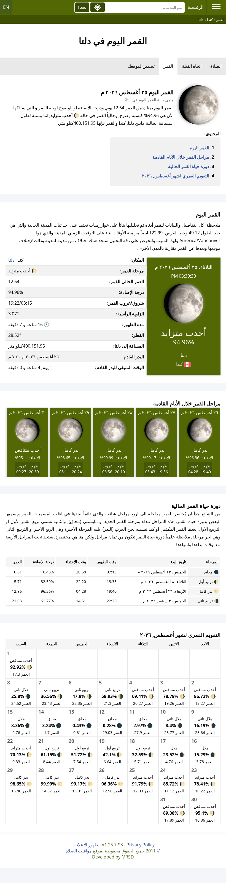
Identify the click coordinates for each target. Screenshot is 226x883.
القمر (168, 66)
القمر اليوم (199, 148)
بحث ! (82, 7)
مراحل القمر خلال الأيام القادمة (180, 157)
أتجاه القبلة (191, 66)
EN (6, 7)
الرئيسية (196, 7)
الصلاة (216, 66)
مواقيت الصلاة (79, 851)
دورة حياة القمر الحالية (188, 166)
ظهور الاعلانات (84, 845)
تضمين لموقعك (141, 66)
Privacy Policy (141, 845)
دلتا (11, 260)
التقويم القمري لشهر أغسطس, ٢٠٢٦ (175, 176)
